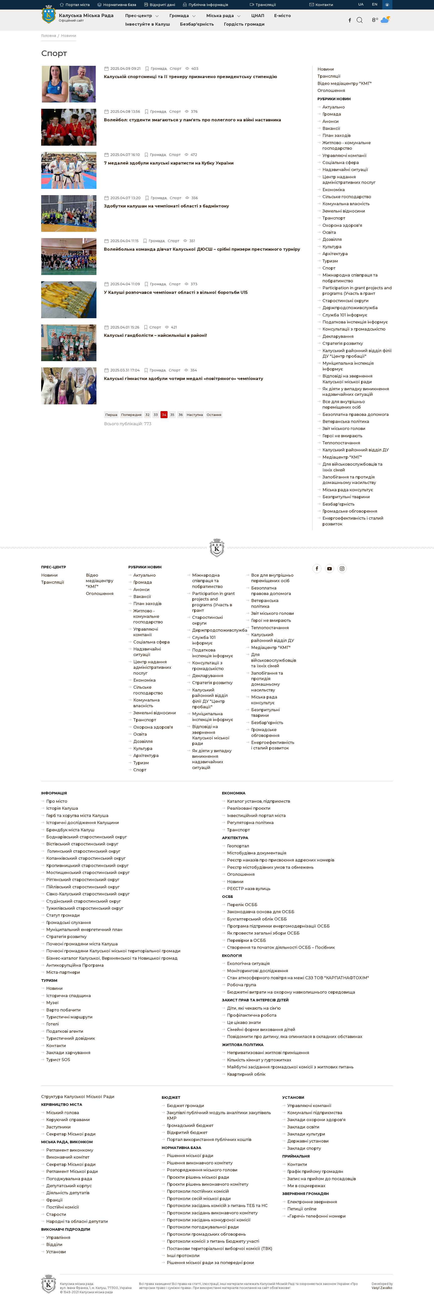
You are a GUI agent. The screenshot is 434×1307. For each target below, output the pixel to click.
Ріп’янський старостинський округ (82, 879)
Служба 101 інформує (344, 315)
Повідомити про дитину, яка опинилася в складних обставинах (294, 1036)
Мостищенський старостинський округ (88, 872)
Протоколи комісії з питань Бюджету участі (213, 1241)
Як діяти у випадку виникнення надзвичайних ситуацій (355, 392)
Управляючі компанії (344, 155)
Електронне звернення (312, 1202)
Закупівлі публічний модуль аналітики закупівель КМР (219, 1115)
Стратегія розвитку (342, 343)
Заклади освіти (303, 1127)
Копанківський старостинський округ (86, 858)
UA (360, 4)
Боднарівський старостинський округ (86, 837)
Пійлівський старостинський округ (83, 887)
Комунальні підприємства (314, 1112)
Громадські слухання (68, 922)
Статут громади (63, 915)
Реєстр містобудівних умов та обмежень (270, 867)
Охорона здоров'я (342, 225)
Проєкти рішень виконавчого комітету (207, 1184)
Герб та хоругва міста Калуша (77, 815)
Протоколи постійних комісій (198, 1191)
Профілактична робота (252, 1015)
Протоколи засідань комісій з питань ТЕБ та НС (217, 1205)
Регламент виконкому (69, 1150)
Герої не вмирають (342, 435)
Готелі (52, 1024)
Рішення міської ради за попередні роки (210, 1262)
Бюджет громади (185, 1105)
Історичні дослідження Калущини (82, 822)
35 (172, 415)
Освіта (329, 232)
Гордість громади (244, 24)
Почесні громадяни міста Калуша (82, 944)
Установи (56, 1251)
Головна (48, 35)
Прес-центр (138, 15)
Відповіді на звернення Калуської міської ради (347, 379)
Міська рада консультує (347, 489)
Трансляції (266, 5)
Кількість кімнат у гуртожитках (259, 1060)
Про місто (56, 801)
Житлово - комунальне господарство (346, 145)
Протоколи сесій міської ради (199, 1198)
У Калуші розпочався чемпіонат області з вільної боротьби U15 (176, 292)
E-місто (282, 15)
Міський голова (62, 1112)
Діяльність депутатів (67, 1192)
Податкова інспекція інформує (355, 322)
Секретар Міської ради (71, 1134)
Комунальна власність (346, 203)
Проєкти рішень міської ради (198, 1177)
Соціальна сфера (340, 162)
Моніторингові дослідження (257, 970)
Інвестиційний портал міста (256, 815)
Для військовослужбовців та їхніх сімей (352, 467)
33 (156, 415)
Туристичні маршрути (69, 1017)
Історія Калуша (62, 808)
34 (164, 415)
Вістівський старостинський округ (82, 844)
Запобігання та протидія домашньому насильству (349, 480)
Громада (179, 15)
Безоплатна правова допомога (355, 414)
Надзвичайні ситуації (345, 169)
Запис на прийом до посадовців (321, 1178)
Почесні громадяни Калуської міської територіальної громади (113, 951)
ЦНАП (257, 15)
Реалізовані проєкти (248, 808)
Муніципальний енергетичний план (84, 929)
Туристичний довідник (70, 1038)
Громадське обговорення (349, 511)
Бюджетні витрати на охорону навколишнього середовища (291, 992)
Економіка (333, 189)
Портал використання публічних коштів (209, 1139)
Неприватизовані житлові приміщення (268, 1052)
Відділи (54, 1244)
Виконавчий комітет (67, 1157)
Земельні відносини (343, 211)
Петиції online (301, 1209)
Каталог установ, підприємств (258, 801)
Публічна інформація (208, 5)
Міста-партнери (63, 972)
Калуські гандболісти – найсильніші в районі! (155, 335)
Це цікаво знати (244, 1022)
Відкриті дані (162, 5)
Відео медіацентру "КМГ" (344, 83)
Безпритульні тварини (346, 497)
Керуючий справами (68, 1119)
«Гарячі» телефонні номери (316, 1216)
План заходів (336, 135)
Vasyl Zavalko (382, 1288)
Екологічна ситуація (248, 963)
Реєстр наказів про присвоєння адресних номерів (280, 860)
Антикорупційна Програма (75, 965)
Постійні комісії (62, 1207)
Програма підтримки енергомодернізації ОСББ (278, 926)
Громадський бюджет (190, 1125)
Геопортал (238, 846)
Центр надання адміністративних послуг (348, 180)
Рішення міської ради (190, 1155)
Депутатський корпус (69, 1185)
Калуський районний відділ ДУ (355, 450)
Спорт (329, 268)
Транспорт (333, 218)
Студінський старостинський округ (83, 901)
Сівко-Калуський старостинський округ (88, 894)
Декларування (338, 336)
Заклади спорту (304, 1148)
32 (147, 415)
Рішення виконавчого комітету (200, 1163)
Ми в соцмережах (306, 1185)
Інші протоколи (183, 1255)
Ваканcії (331, 128)
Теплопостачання (341, 443)
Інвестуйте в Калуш (147, 24)
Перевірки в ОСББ (246, 940)
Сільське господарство (346, 196)
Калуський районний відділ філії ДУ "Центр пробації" (357, 353)
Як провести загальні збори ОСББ (263, 933)
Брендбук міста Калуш (70, 830)
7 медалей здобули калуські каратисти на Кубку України (169, 163)
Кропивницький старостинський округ (87, 865)
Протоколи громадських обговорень (206, 1234)
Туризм (330, 261)
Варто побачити (63, 1010)
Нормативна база (119, 5)
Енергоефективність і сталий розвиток (353, 521)
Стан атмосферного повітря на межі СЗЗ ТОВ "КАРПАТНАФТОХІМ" (298, 977)
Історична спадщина (68, 995)
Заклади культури (306, 1134)
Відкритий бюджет (187, 1132)
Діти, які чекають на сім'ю (254, 1008)
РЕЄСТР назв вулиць (248, 888)
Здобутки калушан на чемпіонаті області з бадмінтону (166, 206)
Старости (56, 1214)
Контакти (324, 5)
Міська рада (220, 15)
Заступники (58, 1127)
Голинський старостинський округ (83, 851)
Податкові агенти (64, 1031)
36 (181, 415)
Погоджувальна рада (69, 1178)
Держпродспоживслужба (350, 307)
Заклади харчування (68, 1052)
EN (374, 4)
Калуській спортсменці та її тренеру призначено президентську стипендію (190, 76)
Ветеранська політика (345, 421)
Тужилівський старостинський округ (84, 908)
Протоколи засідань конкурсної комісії (209, 1220)
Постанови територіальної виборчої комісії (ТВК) (219, 1248)
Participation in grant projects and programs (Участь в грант (357, 291)
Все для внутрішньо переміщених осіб (343, 404)
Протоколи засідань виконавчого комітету (212, 1213)
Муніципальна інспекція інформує (348, 366)
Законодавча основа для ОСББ (260, 911)
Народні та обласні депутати (77, 1221)
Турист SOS (58, 1059)
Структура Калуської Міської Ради (78, 1096)
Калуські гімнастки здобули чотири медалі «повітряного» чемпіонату (183, 378)
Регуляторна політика (250, 822)
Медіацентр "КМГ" (342, 457)
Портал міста (78, 5)
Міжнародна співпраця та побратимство (350, 278)
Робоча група (241, 985)
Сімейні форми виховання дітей (261, 1029)
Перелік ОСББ (242, 904)
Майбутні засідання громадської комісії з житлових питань (290, 1067)
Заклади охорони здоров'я (316, 1119)
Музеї (52, 1002)
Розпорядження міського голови (202, 1170)
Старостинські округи (345, 300)
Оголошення (331, 90)
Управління (58, 1237)
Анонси (330, 121)
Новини (68, 35)
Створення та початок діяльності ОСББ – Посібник (281, 947)
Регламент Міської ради (72, 1171)
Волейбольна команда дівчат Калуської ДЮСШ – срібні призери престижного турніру (202, 249)
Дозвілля (332, 239)
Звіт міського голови (343, 428)
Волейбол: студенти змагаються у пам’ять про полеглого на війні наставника (192, 120)
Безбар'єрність (197, 24)
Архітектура (335, 253)
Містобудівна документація (256, 853)
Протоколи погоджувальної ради (203, 1227)
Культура (332, 246)
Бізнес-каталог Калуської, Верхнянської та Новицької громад (112, 958)
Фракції (54, 1200)
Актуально (333, 107)
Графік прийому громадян (315, 1171)
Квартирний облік (246, 1074)
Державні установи (308, 1141)
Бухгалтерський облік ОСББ (257, 919)
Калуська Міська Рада (86, 17)
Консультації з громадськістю (354, 329)
